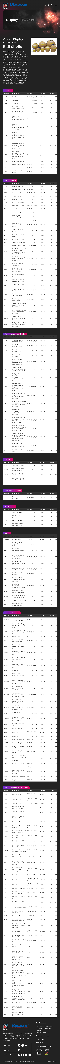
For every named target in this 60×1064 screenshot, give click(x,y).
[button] (55, 5)
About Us (39, 1043)
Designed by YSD (51, 1061)
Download (40, 1039)
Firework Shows (42, 1036)
